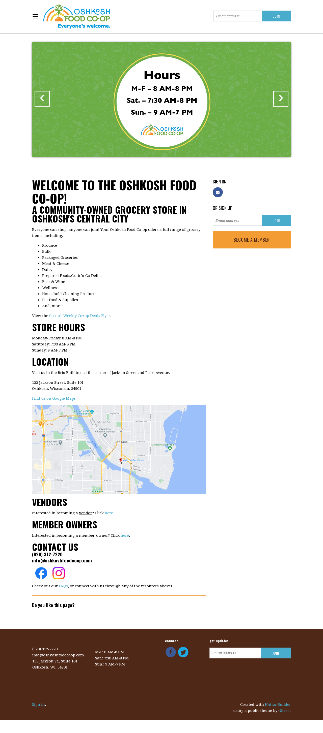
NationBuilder (278, 704)
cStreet (284, 710)
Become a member (252, 239)
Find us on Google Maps (54, 398)
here (109, 513)
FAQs (63, 586)
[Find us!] (119, 449)
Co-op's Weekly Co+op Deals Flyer (79, 315)
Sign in (38, 704)
